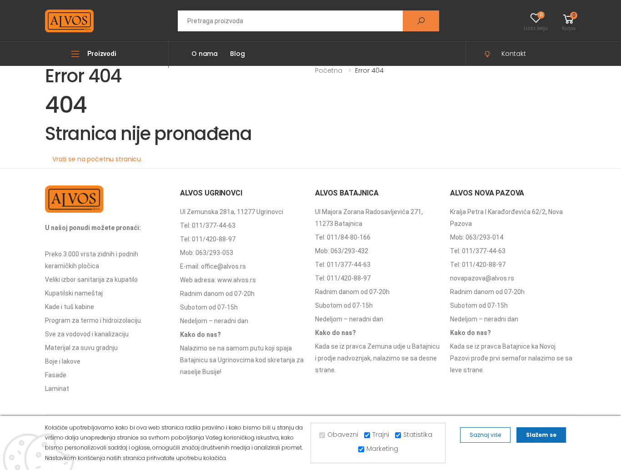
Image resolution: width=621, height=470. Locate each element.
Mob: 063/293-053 (206, 252)
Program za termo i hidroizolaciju (93, 320)
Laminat (57, 388)
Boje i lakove (62, 361)
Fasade (55, 375)
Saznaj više (485, 435)
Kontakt (513, 53)
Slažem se (541, 435)
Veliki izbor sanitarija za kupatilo (91, 279)
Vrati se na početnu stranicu (96, 159)
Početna (328, 70)
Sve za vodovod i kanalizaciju (87, 334)
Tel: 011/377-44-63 (207, 225)
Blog (237, 53)
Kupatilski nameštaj (74, 293)
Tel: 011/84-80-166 (343, 237)
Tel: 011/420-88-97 (207, 239)
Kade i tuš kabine (69, 306)
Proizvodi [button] (101, 53)
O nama (204, 53)
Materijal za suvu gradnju (81, 347)
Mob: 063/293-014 (476, 237)
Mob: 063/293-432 (341, 251)
